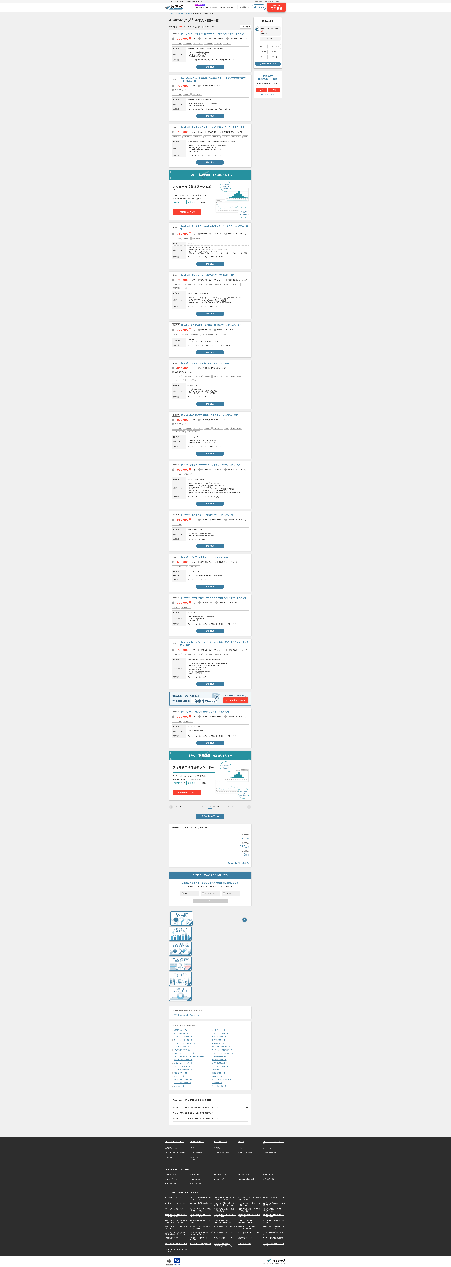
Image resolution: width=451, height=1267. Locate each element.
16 (233, 807)
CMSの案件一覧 (179, 1076)
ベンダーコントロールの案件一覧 (184, 1043)
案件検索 (199, 8)
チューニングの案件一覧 (220, 1033)
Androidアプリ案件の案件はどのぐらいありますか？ (193, 1113)
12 (218, 807)
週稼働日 (274, 52)
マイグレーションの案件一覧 (221, 1079)
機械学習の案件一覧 (180, 1073)
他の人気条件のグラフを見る (237, 863)
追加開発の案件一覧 (218, 1030)
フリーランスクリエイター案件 (272, 1)
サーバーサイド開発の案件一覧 (222, 1050)
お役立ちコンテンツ (226, 8)
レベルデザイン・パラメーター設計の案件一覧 (189, 1056)
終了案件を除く (210, 27)
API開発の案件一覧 (218, 1043)
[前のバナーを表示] (176, 920)
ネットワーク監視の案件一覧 (183, 1060)
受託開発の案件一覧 (218, 1069)
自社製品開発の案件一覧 (182, 1050)
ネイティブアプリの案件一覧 (183, 1079)
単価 (261, 57)
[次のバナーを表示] (244, 920)
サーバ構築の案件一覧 (219, 1086)
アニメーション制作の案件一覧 (184, 1053)
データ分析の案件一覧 (219, 1056)
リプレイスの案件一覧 (219, 1036)
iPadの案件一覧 (217, 1076)
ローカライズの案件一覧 (182, 1046)
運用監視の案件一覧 (218, 1073)
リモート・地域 (261, 52)
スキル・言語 (274, 46)
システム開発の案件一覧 (220, 1066)
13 (221, 807)
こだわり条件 (274, 57)
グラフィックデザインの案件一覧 (223, 1053)
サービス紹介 (211, 8)
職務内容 (229, 893)
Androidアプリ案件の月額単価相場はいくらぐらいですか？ (195, 1107)
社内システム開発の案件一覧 (221, 1046)
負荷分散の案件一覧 (218, 1040)
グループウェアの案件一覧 (182, 1083)
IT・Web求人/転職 (257, 1)
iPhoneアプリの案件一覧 (182, 1066)
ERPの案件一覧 (217, 1083)
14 (225, 807)
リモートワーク (211, 893)
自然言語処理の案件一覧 (220, 1063)
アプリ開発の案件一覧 (181, 1033)
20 (244, 807)
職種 (261, 46)
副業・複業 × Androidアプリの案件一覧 (186, 1015)
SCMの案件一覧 (179, 1086)
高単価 (186, 893)
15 (229, 807)
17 (236, 807)
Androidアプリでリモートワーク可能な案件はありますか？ (195, 1119)
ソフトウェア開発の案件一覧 (183, 1069)
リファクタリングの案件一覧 (183, 1036)
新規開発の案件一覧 (180, 1030)
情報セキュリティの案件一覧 (183, 1063)
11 (214, 807)
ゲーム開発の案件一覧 (219, 1060)
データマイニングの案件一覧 (183, 1040)
